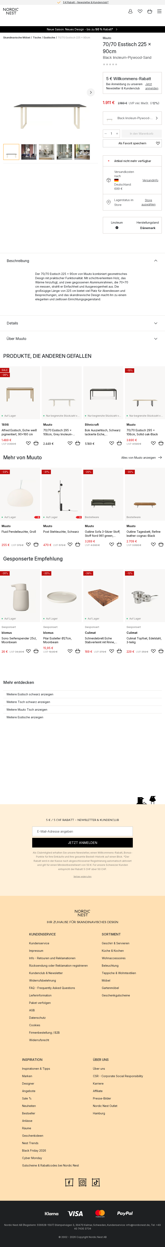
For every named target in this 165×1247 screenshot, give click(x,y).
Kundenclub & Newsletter (46, 973)
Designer (28, 1083)
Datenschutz (37, 1017)
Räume (26, 1128)
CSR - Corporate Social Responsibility (118, 1076)
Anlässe (27, 1120)
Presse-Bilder (102, 1098)
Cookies (34, 1025)
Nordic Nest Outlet (105, 1106)
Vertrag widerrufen (82, 876)
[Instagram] (82, 1181)
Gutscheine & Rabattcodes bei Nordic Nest (50, 1165)
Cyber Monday (32, 1158)
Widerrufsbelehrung (42, 980)
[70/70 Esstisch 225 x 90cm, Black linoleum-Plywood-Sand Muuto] (49, 92)
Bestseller (28, 1113)
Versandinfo (150, 180)
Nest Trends (30, 1143)
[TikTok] (95, 1181)
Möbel (106, 980)
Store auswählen (148, 202)
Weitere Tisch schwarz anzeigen (28, 702)
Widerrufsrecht (39, 1040)
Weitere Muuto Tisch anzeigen (26, 709)
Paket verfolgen (40, 1002)
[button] (110, 64)
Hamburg (99, 1113)
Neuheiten (29, 1106)
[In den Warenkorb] (36, 443)
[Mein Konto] (130, 11)
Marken (27, 1076)
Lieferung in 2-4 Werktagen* (86, 2)
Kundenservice (39, 943)
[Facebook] (69, 1181)
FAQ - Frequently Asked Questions (52, 988)
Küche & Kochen (113, 950)
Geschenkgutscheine (116, 995)
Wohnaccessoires (114, 958)
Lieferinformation (40, 995)
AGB (32, 1010)
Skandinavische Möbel (16, 37)
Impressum (36, 950)
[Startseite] (11, 11)
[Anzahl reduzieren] (105, 134)
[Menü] (159, 11)
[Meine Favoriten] (140, 11)
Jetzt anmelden (151, 86)
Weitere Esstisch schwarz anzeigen (29, 694)
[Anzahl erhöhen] (117, 134)
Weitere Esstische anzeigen (24, 717)
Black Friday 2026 (34, 1150)
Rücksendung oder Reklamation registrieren (58, 965)
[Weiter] (91, 92)
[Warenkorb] (150, 11)
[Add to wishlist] (28, 443)
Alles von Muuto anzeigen (138, 457)
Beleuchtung (110, 965)
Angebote (28, 1091)
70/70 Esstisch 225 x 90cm (74, 37)
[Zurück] (7, 92)
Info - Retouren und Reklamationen (52, 958)
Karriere (98, 1083)
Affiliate (98, 1091)
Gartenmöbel (110, 988)
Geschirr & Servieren (115, 943)
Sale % (27, 1098)
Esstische (49, 37)
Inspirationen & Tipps (36, 1068)
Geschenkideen (32, 1135)
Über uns (99, 1068)
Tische (37, 37)
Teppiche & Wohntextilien (119, 973)
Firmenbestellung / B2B (44, 1032)
